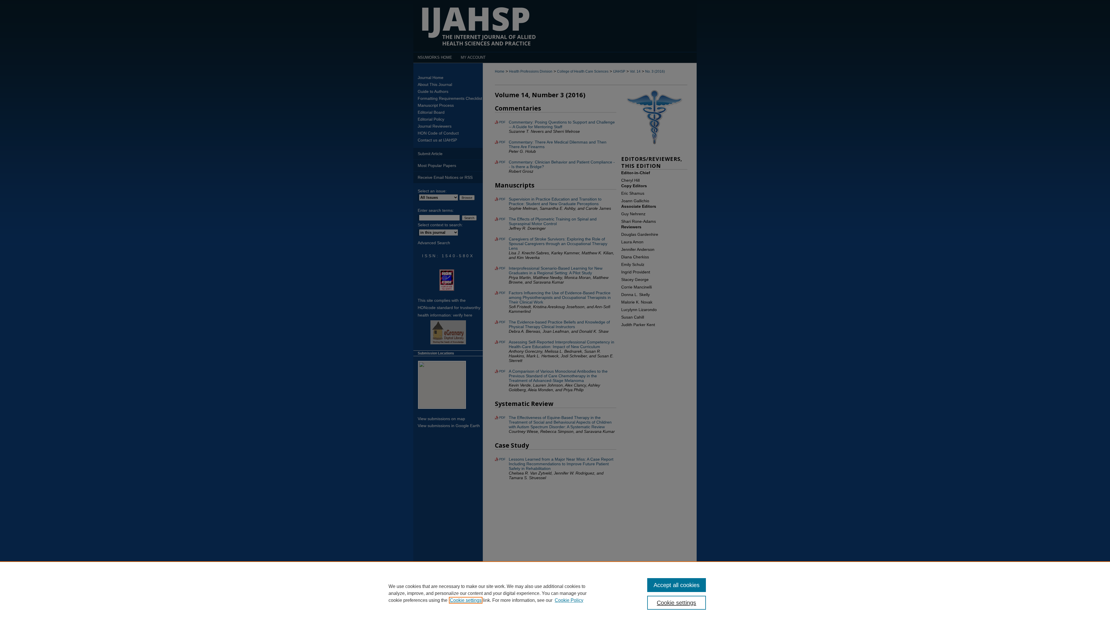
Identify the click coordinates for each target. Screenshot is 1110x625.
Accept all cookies (677, 585)
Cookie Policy (569, 600)
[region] (555, 593)
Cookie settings (466, 600)
